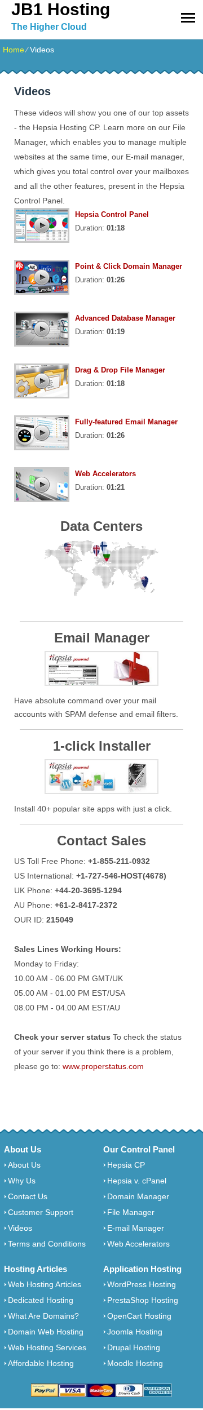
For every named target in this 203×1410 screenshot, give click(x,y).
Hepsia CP (126, 1164)
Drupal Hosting (133, 1347)
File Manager (131, 1212)
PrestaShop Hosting (142, 1300)
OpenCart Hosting (139, 1315)
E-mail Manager (135, 1227)
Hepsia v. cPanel (136, 1180)
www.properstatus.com (103, 1066)
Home (13, 49)
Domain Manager (138, 1196)
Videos (20, 1227)
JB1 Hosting (60, 9)
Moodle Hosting (135, 1363)
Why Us (22, 1180)
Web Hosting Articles (44, 1284)
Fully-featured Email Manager (126, 422)
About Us (24, 1164)
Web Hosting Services (47, 1347)
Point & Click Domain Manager (128, 266)
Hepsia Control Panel (112, 214)
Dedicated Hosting (40, 1300)
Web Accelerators (105, 473)
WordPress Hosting (141, 1284)
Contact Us (27, 1196)
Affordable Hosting (41, 1363)
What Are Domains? (43, 1315)
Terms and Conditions (47, 1243)
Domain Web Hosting (45, 1331)
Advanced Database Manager (125, 318)
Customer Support (40, 1212)
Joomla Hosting (134, 1331)
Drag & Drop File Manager (120, 370)
